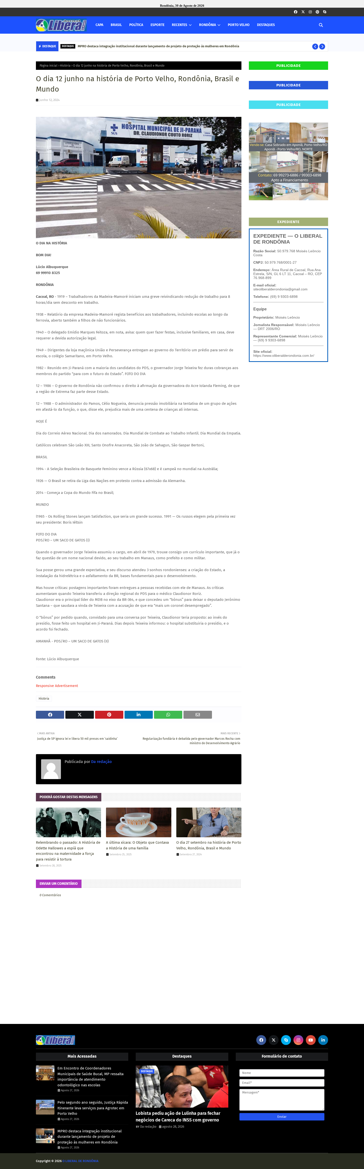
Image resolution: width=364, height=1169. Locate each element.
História (65, 65)
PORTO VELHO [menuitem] (239, 25)
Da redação (101, 761)
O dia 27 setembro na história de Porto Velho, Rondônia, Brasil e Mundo (208, 845)
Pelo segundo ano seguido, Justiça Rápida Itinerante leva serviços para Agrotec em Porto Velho (92, 1108)
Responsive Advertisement (57, 686)
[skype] (324, 12)
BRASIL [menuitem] (116, 25)
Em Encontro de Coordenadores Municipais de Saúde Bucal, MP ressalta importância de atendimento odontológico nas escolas (90, 1076)
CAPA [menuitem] (99, 25)
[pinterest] (317, 12)
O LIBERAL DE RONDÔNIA (80, 1161)
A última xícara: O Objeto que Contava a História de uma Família (137, 845)
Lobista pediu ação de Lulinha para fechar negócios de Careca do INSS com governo (178, 1117)
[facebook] (295, 12)
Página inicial (48, 65)
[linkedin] (323, 1040)
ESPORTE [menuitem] (157, 25)
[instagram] (310, 12)
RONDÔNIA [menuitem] (207, 25)
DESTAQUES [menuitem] (266, 25)
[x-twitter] (303, 12)
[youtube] (311, 1040)
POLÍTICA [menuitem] (136, 25)
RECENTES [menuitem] (179, 25)
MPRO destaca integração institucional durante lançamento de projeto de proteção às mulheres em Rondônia (158, 46)
